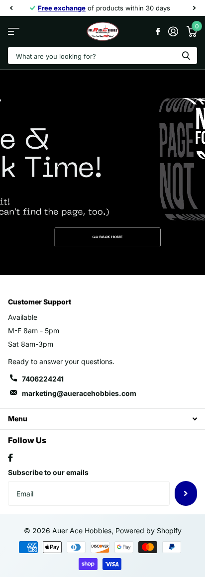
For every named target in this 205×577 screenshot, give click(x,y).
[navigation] (11, 8)
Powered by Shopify (148, 530)
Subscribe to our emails (48, 472)
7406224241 (43, 379)
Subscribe (186, 493)
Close (102, 419)
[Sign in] (173, 31)
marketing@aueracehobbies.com (79, 393)
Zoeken (186, 55)
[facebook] (10, 458)
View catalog (13, 31)
